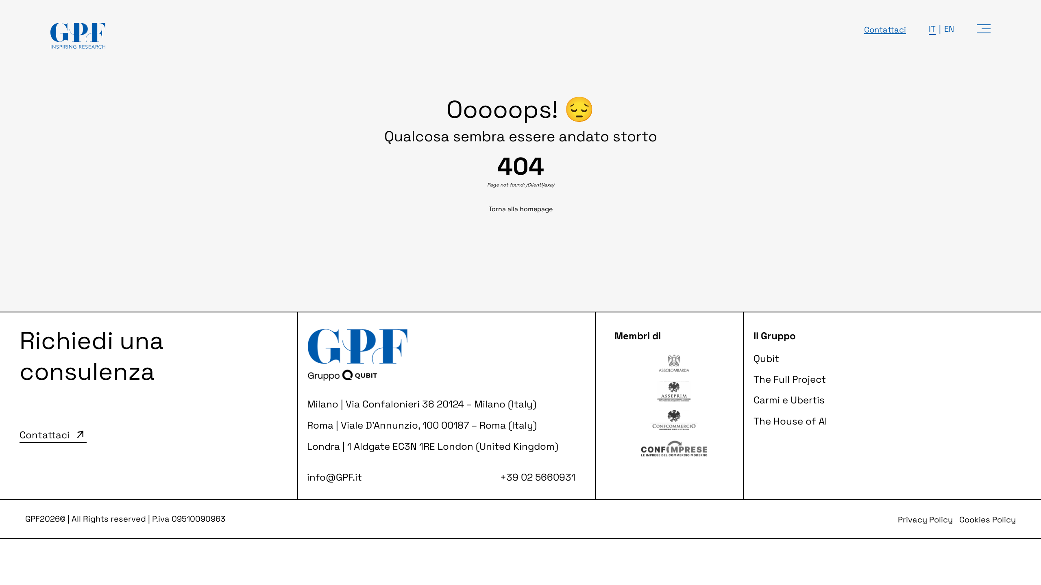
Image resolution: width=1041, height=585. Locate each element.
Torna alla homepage (521, 209)
